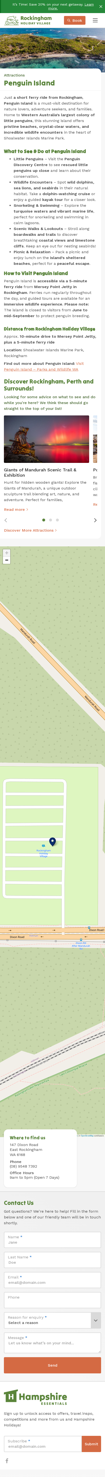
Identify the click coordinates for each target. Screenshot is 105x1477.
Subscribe (19, 1441)
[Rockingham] (28, 20)
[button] (52, 841)
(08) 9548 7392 (23, 1166)
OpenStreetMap (87, 1135)
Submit (91, 1444)
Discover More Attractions (28, 530)
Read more (14, 509)
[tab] (43, 520)
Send (52, 1365)
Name (15, 1237)
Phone (14, 1297)
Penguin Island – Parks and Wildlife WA (41, 369)
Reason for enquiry (27, 1317)
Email (15, 1277)
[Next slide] (95, 520)
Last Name (20, 1257)
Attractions (14, 75)
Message (17, 1337)
